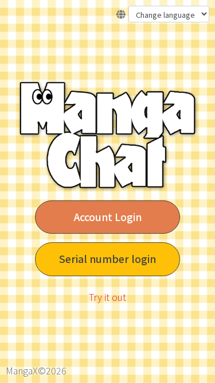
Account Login (108, 217)
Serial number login (107, 259)
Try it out (107, 297)
